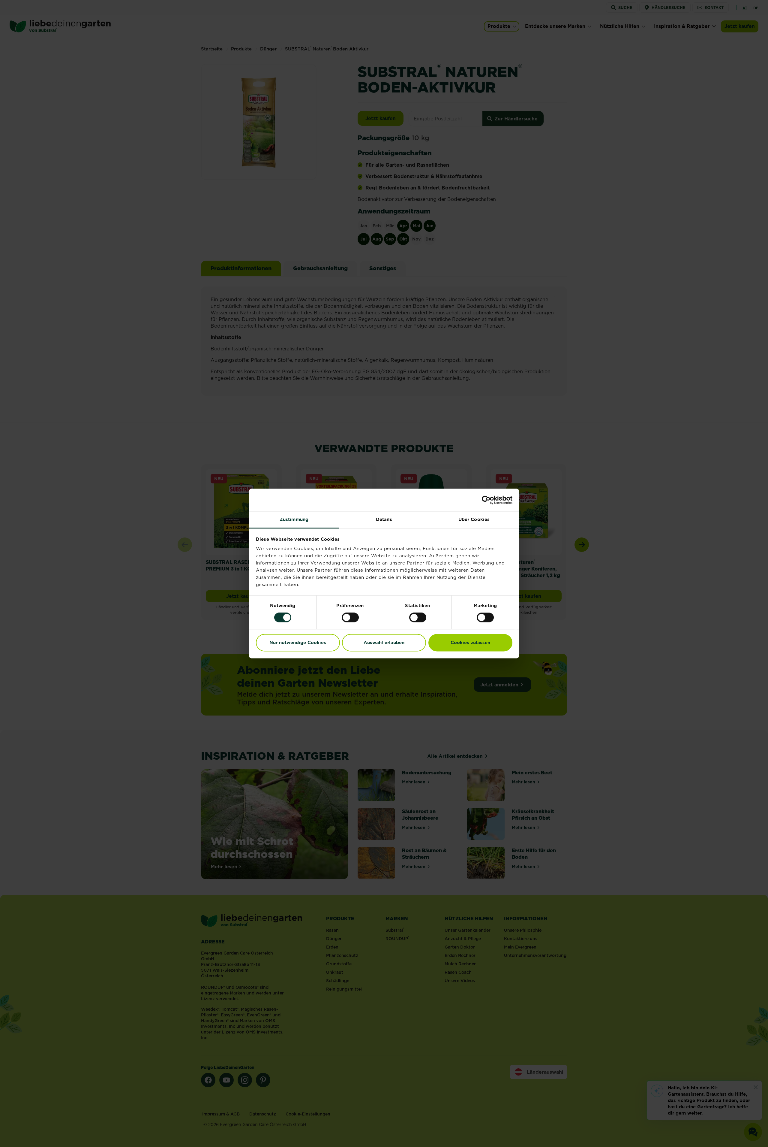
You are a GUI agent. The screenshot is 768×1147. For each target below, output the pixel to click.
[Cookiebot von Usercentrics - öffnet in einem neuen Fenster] (486, 499)
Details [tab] (384, 519)
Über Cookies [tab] (474, 519)
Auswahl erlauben (384, 642)
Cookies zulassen (470, 642)
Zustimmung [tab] (294, 519)
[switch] (350, 617)
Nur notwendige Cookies (297, 642)
